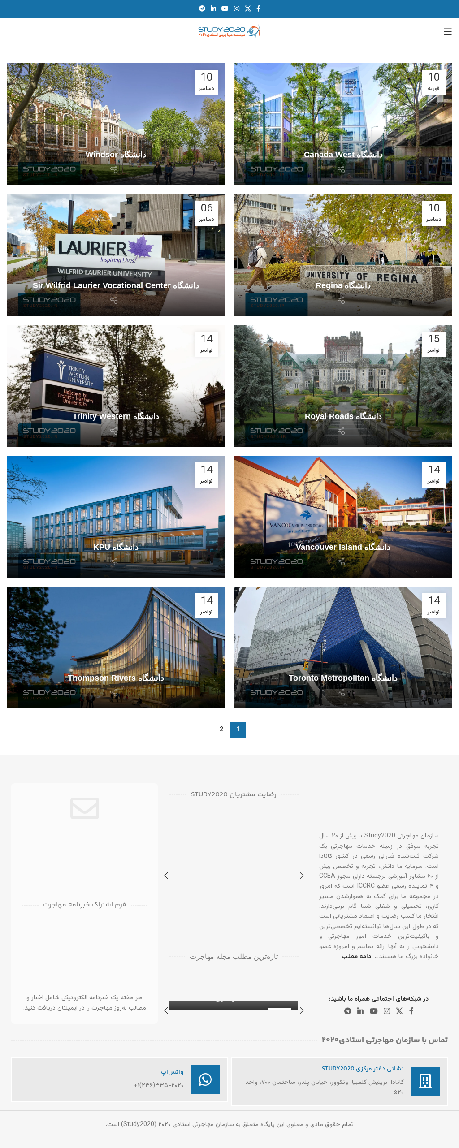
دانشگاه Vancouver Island (343, 547)
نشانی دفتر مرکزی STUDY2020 (363, 1069)
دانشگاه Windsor (116, 154)
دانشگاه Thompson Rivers (116, 677)
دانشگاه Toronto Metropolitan (343, 677)
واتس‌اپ (172, 1072)
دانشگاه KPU (116, 547)
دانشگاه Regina (343, 285)
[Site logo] (229, 32)
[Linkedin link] (213, 9)
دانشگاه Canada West (343, 154)
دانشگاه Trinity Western (116, 416)
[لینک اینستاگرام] (236, 9)
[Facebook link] (258, 9)
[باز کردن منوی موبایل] (448, 31)
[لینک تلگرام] (202, 9)
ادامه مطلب (357, 957)
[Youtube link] (225, 9)
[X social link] (248, 9)
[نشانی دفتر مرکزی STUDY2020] (425, 1081)
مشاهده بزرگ (177, 847)
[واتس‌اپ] (205, 1079)
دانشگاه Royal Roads (343, 416)
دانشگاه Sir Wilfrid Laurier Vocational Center (116, 285)
